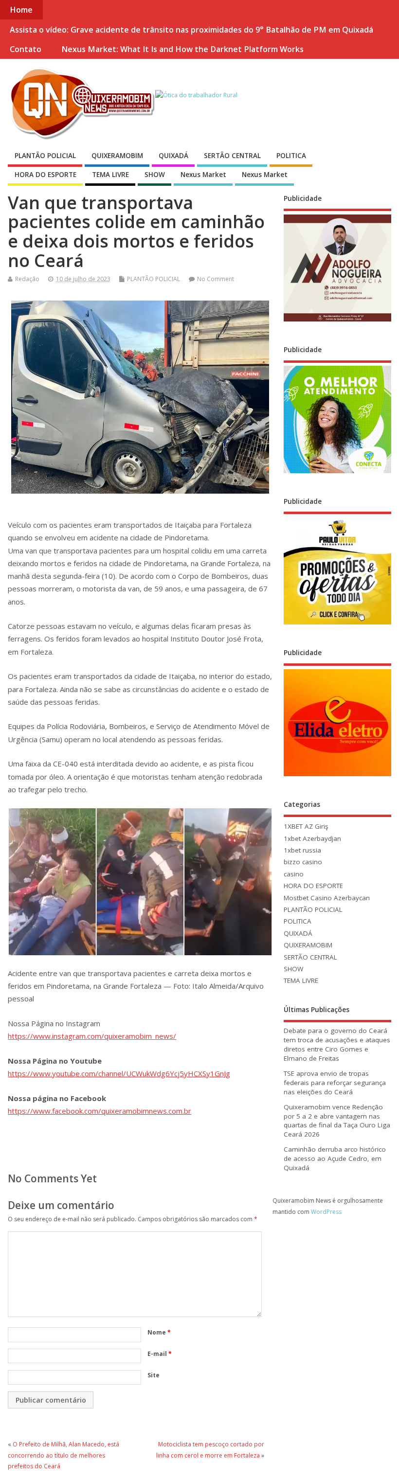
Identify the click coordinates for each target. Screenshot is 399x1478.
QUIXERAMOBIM (117, 155)
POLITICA (291, 155)
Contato (25, 49)
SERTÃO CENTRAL (232, 155)
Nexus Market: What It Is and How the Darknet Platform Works (182, 49)
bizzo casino (303, 861)
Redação (27, 279)
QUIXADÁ (173, 155)
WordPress (326, 1212)
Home (21, 9)
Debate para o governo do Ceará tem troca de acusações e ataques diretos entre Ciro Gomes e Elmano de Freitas (337, 1044)
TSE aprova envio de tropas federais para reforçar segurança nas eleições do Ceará (335, 1082)
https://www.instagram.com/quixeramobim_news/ (92, 1036)
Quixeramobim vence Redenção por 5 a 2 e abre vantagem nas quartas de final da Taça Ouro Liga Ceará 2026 (337, 1121)
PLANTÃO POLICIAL (45, 155)
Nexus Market (203, 174)
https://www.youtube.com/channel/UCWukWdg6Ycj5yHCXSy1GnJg (119, 1073)
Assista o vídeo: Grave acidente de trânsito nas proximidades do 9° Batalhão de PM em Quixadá (191, 29)
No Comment (215, 279)
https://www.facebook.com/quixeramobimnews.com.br (99, 1111)
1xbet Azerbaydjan (312, 838)
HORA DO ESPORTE (45, 174)
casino (294, 874)
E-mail (159, 1354)
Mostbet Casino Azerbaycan (327, 897)
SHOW (155, 174)
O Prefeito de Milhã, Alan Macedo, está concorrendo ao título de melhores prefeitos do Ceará (63, 1455)
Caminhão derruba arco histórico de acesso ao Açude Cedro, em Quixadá (335, 1158)
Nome (159, 1332)
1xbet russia (302, 850)
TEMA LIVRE (110, 174)
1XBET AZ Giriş (306, 826)
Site (153, 1375)
